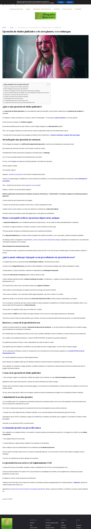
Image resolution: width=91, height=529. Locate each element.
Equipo (28, 9)
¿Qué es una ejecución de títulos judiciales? (16, 86)
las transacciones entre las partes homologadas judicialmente (27, 489)
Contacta (57, 9)
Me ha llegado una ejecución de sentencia (16, 88)
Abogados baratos (50, 527)
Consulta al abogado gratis (52, 522)
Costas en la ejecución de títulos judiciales (16, 96)
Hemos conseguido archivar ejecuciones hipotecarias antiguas (22, 90)
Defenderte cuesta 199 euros (42, 9)
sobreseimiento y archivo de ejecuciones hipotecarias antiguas (41, 239)
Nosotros (32, 522)
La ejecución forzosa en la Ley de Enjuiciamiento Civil (19, 102)
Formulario (63, 525)
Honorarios (48, 525)
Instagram (78, 527)
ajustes (52, 2)
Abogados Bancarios (16, 9)
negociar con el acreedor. (33, 185)
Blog (12, 27)
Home (4, 27)
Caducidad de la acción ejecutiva (13, 98)
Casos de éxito (67, 9)
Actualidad (78, 9)
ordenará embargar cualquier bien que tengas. (65, 135)
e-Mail (62, 522)
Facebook (78, 525)
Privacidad (63, 527)
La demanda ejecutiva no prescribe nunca (16, 100)
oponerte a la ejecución (15, 174)
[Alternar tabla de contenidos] (47, 84)
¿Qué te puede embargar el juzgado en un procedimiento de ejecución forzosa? (26, 92)
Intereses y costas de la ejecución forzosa (16, 94)
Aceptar (61, 2)
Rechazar (70, 2)
